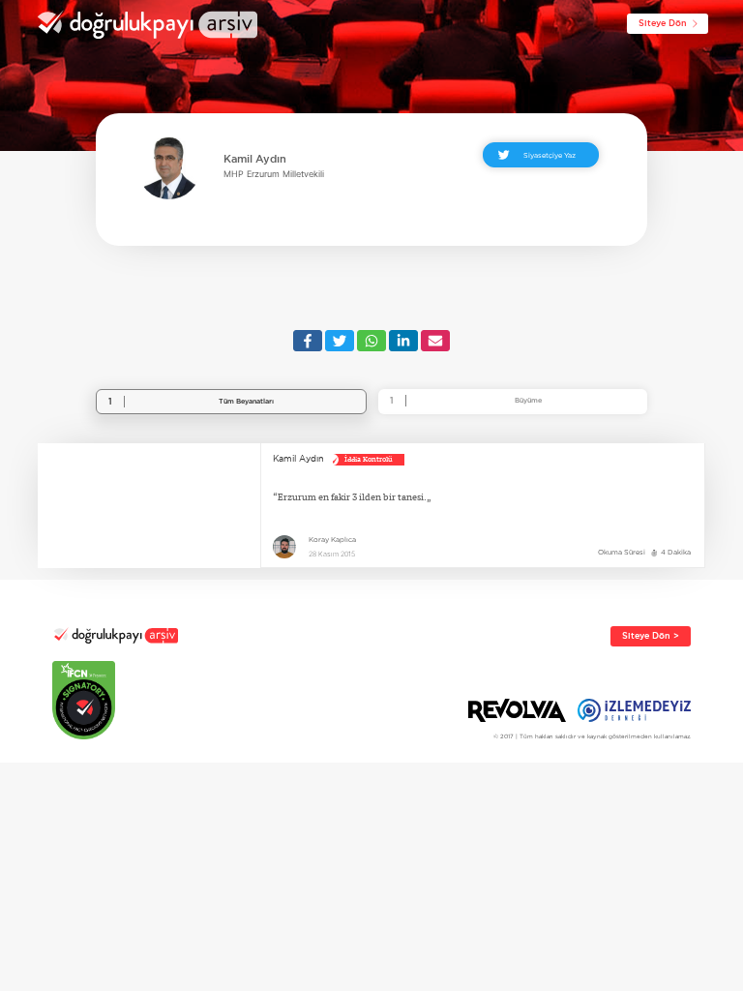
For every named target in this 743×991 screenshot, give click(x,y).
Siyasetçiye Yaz (549, 155)
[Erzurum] (149, 505)
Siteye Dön (663, 23)
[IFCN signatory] (115, 699)
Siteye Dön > (650, 636)
